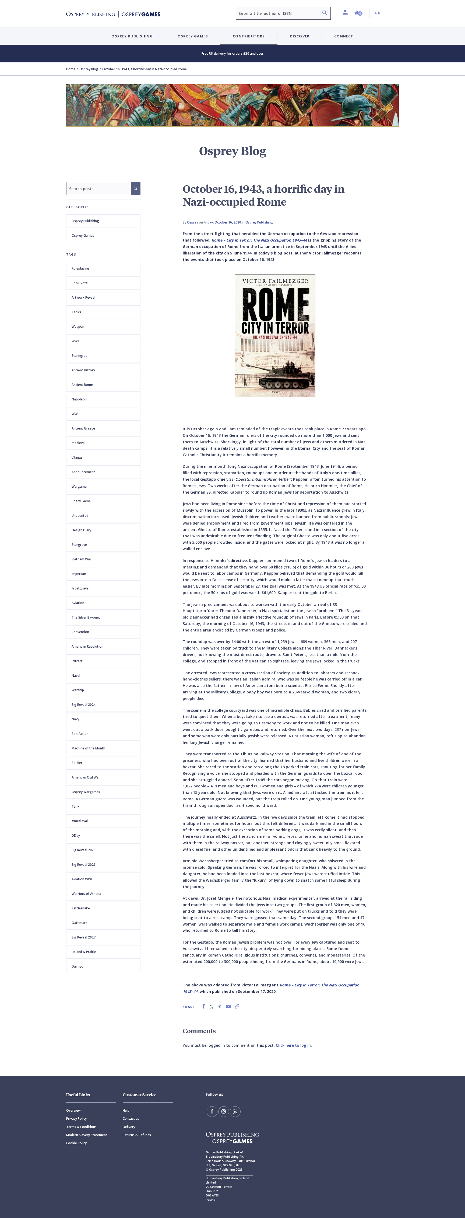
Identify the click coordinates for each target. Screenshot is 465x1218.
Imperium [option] (79, 573)
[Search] (325, 13)
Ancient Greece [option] (83, 428)
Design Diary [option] (81, 530)
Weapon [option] (78, 326)
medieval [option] (78, 443)
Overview (73, 1110)
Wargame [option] (79, 486)
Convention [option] (80, 632)
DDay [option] (76, 835)
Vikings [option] (77, 457)
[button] (358, 13)
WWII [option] (75, 341)
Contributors (249, 36)
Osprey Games (83, 235)
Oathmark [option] (79, 922)
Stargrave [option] (79, 544)
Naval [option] (76, 675)
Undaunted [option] (80, 515)
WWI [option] (75, 413)
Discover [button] (300, 36)
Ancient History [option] (83, 370)
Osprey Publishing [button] (132, 36)
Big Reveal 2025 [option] (84, 850)
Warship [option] (78, 690)
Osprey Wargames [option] (86, 792)
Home (70, 69)
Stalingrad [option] (79, 355)
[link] (203, 1006)
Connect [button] (343, 36)
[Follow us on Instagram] (223, 1111)
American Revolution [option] (87, 646)
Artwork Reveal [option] (83, 297)
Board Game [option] (81, 501)
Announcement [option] (83, 472)
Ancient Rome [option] (82, 384)
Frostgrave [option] (80, 588)
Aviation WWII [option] (82, 879)
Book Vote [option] (80, 283)
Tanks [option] (76, 312)
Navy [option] (75, 719)
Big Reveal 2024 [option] (84, 704)
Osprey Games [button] (193, 36)
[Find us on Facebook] (212, 1111)
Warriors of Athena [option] (86, 893)
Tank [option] (75, 806)
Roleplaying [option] (80, 268)
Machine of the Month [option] (88, 748)
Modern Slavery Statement (86, 1135)
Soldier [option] (77, 762)
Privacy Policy (76, 1118)
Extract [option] (77, 661)
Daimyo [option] (77, 966)
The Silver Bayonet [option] (86, 617)
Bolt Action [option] (80, 733)
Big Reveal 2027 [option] (84, 937)
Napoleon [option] (79, 399)
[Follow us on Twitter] (235, 1111)
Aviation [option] (78, 603)
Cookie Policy (76, 1143)
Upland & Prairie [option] (84, 952)
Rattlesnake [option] (81, 908)
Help (126, 1110)
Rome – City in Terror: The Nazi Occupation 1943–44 (259, 240)
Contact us (131, 1118)
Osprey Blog (88, 69)
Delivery (129, 1127)
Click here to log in (293, 1045)
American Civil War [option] (86, 777)
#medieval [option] (80, 821)
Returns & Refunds (137, 1135)
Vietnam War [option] (81, 559)
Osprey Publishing (85, 221)
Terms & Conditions (81, 1127)
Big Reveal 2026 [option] (84, 864)
